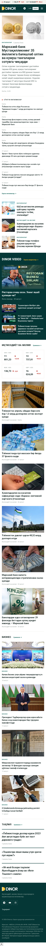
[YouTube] (10, 902)
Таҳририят (6, 909)
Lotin (30, 8)
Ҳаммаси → (37, 345)
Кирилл (35, 8)
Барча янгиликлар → (9, 193)
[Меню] (42, 8)
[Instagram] (15, 902)
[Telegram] (25, 8)
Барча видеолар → (31, 260)
